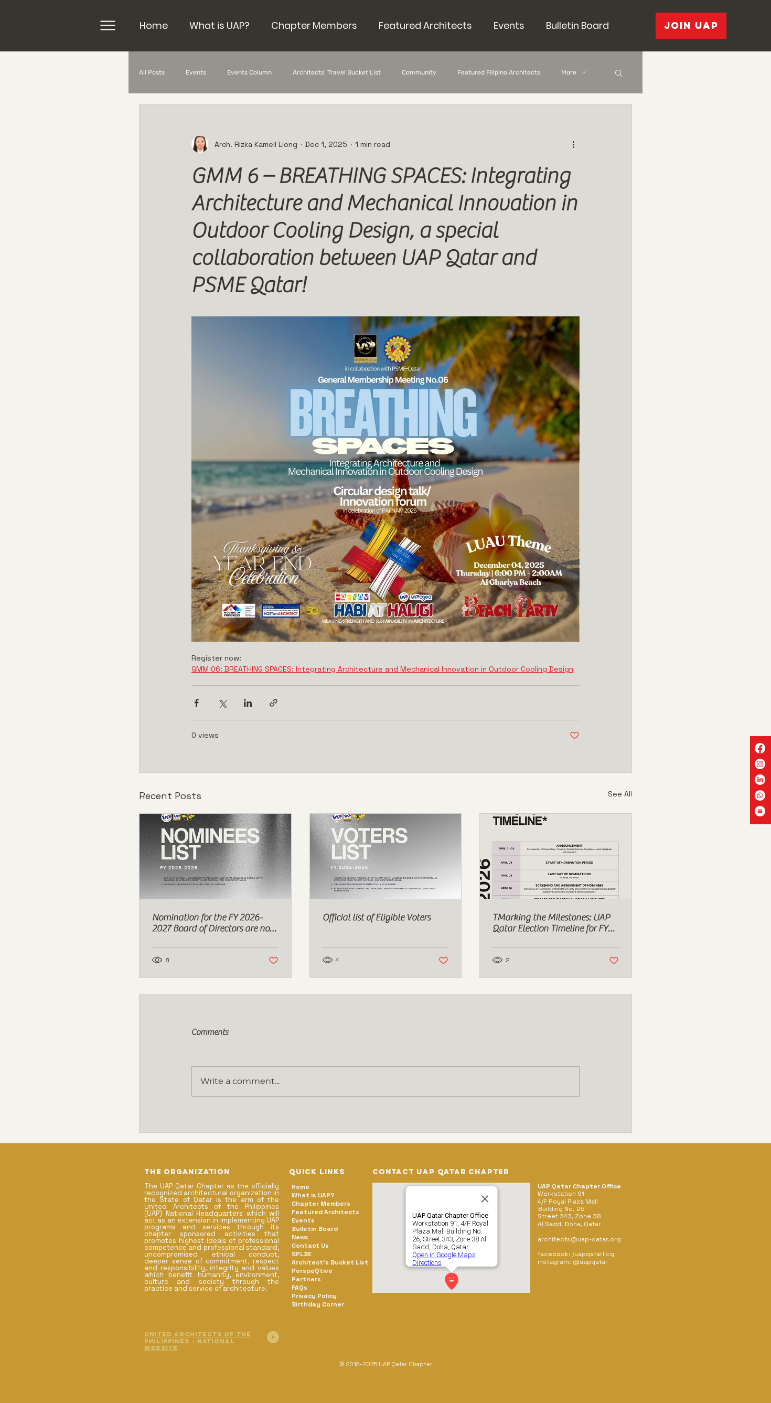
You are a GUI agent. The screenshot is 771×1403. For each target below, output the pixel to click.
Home (300, 1187)
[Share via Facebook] (196, 703)
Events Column (249, 72)
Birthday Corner (318, 1304)
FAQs (299, 1287)
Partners (306, 1279)
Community (419, 72)
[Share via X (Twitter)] (222, 703)
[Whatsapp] (760, 795)
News (300, 1237)
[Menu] (108, 25)
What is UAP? (313, 1195)
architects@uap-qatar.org (579, 1239)
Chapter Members (321, 1203)
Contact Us (310, 1245)
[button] (314, 25)
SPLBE (302, 1254)
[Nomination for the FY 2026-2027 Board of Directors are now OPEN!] (215, 856)
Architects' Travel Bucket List (337, 72)
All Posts (152, 72)
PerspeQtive (312, 1271)
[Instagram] (760, 764)
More (568, 72)
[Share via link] (274, 703)
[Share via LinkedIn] (248, 703)
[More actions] (573, 144)
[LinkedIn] (760, 779)
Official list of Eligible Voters (377, 917)
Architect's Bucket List (330, 1262)
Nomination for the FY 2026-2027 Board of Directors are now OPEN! (214, 923)
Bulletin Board (315, 1229)
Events (196, 72)
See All (620, 794)
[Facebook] (760, 748)
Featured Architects (325, 1212)
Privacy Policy (314, 1296)
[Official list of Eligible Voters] (386, 856)
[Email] (760, 811)
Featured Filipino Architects (498, 72)
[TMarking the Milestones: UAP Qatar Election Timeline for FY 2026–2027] (555, 856)
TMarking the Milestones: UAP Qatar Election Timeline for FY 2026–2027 (551, 923)
